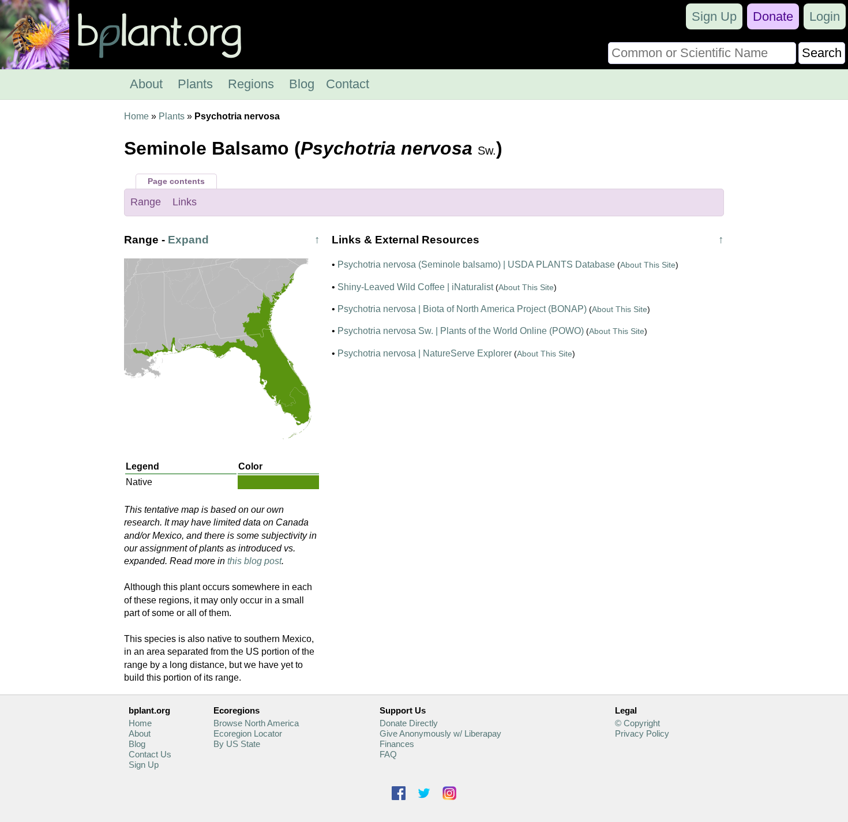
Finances (397, 744)
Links (184, 202)
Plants (195, 84)
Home (136, 116)
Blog (301, 84)
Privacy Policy (642, 733)
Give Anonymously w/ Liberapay (440, 733)
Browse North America (256, 723)
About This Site (648, 264)
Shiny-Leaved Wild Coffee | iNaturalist (415, 287)
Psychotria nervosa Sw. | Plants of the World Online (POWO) (460, 331)
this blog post (254, 561)
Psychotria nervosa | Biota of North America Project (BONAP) (462, 309)
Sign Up (714, 16)
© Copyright (637, 723)
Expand (188, 240)
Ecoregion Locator (247, 733)
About (146, 84)
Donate (773, 16)
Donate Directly (409, 723)
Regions (251, 84)
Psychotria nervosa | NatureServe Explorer (424, 353)
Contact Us (150, 754)
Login (824, 16)
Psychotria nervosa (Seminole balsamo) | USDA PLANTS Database (476, 264)
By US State (236, 744)
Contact (347, 84)
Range (145, 202)
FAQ (388, 754)
